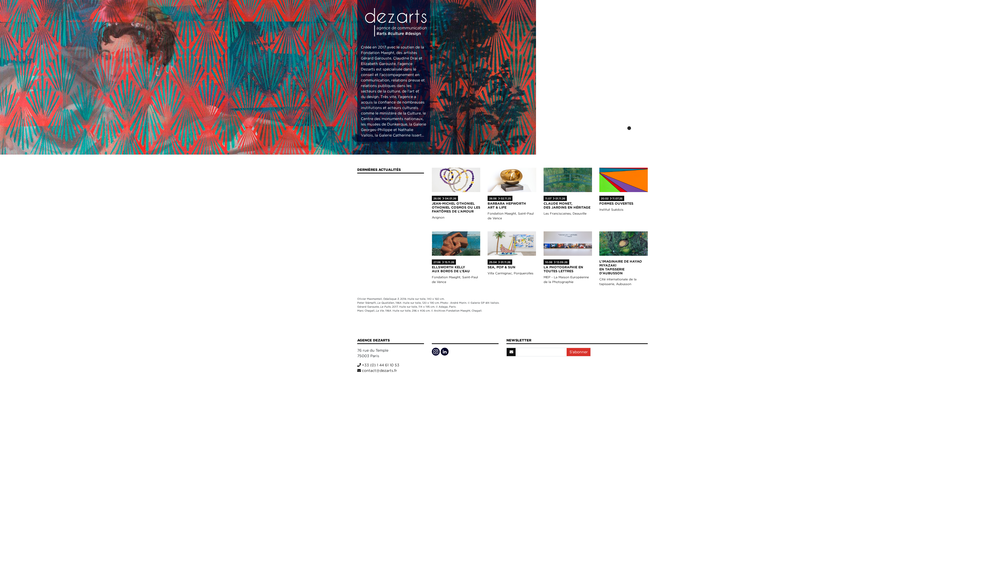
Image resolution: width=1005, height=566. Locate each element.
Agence (551, 21)
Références (610, 21)
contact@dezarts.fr (379, 370)
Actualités (578, 21)
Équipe (637, 21)
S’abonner (579, 352)
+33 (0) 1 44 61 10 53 (380, 365)
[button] (622, 128)
